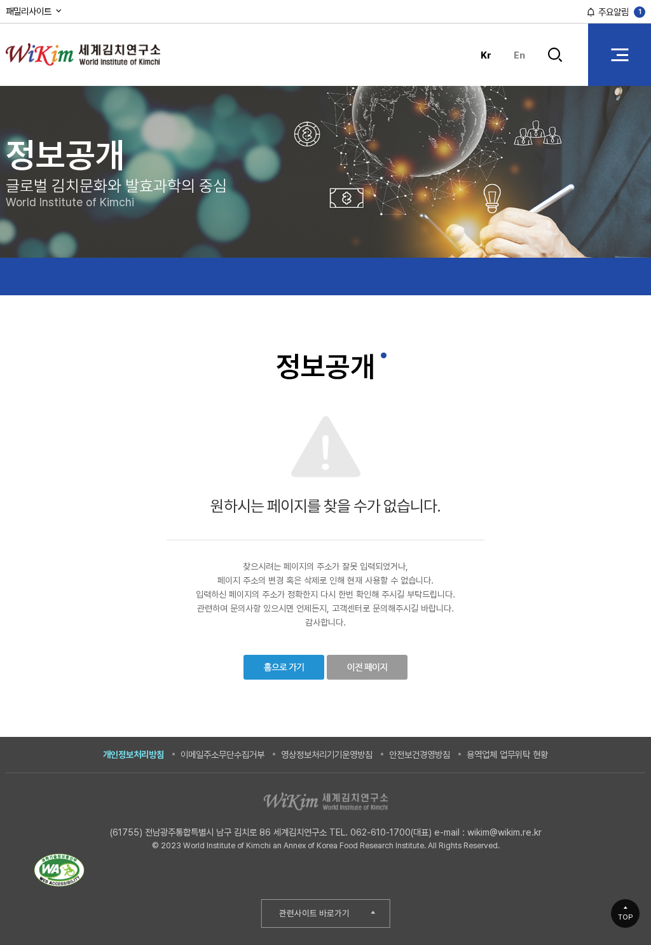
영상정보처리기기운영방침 (327, 754)
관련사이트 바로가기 (314, 913)
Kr (486, 55)
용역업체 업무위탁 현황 (507, 754)
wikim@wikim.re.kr (504, 832)
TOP (625, 917)
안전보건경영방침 (419, 754)
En (519, 55)
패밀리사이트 (30, 11)
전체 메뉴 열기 (619, 54)
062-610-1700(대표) (391, 832)
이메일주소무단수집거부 (222, 754)
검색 (555, 64)
